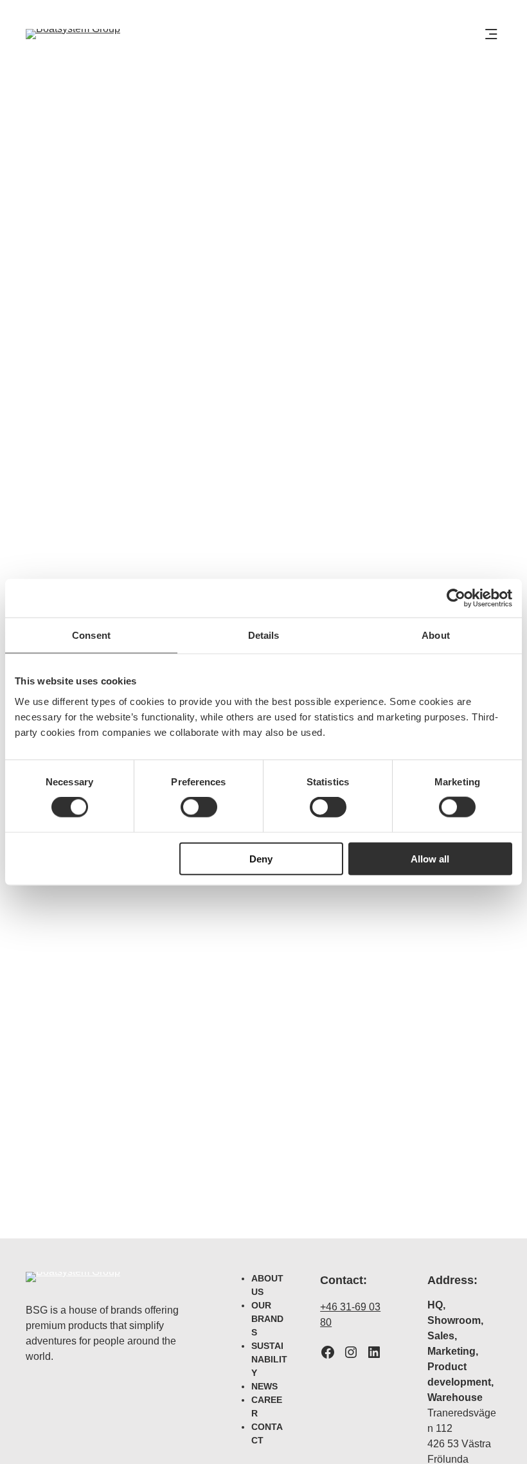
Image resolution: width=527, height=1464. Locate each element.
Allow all (430, 858)
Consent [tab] (91, 635)
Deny (260, 858)
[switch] (199, 807)
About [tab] (436, 635)
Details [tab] (264, 635)
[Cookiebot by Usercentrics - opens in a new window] (456, 598)
